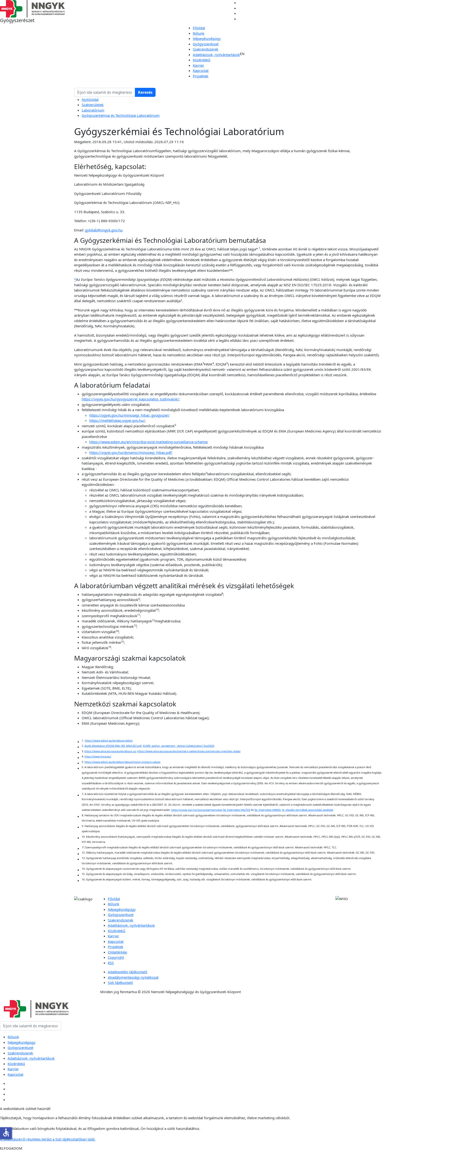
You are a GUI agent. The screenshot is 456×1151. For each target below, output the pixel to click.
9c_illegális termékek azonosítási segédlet (307, 810)
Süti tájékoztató (120, 982)
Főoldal (199, 27)
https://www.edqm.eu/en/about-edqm (109, 740)
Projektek (200, 76)
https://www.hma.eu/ (98, 756)
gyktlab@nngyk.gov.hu (104, 230)
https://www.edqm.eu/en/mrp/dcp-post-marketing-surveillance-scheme (148, 441)
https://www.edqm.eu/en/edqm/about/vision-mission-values (122, 762)
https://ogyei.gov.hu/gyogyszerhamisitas (196, 810)
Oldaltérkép (117, 952)
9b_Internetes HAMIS (267, 810)
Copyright (116, 957)
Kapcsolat (201, 70)
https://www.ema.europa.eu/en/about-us (110, 751)
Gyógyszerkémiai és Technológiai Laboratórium (121, 115)
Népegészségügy (207, 38)
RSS (111, 962)
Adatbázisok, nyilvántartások (216, 54)
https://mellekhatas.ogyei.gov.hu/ (117, 420)
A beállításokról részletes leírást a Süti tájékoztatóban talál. (47, 1139)
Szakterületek (93, 104)
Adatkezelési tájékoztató (127, 971)
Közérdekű (201, 59)
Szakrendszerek (205, 49)
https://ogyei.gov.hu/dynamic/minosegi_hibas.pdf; (130, 452)
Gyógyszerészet (205, 44)
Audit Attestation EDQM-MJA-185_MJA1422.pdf (113, 745)
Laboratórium (93, 110)
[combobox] (104, 92)
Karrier (198, 65)
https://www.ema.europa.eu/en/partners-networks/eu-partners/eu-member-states (188, 751)
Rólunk (198, 33)
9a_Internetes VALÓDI (236, 810)
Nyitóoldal (90, 99)
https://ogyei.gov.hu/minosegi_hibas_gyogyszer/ (129, 415)
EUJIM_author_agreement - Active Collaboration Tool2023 (178, 745)
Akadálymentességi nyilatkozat (133, 977)
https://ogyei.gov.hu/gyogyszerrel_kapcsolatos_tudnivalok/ (130, 399)
